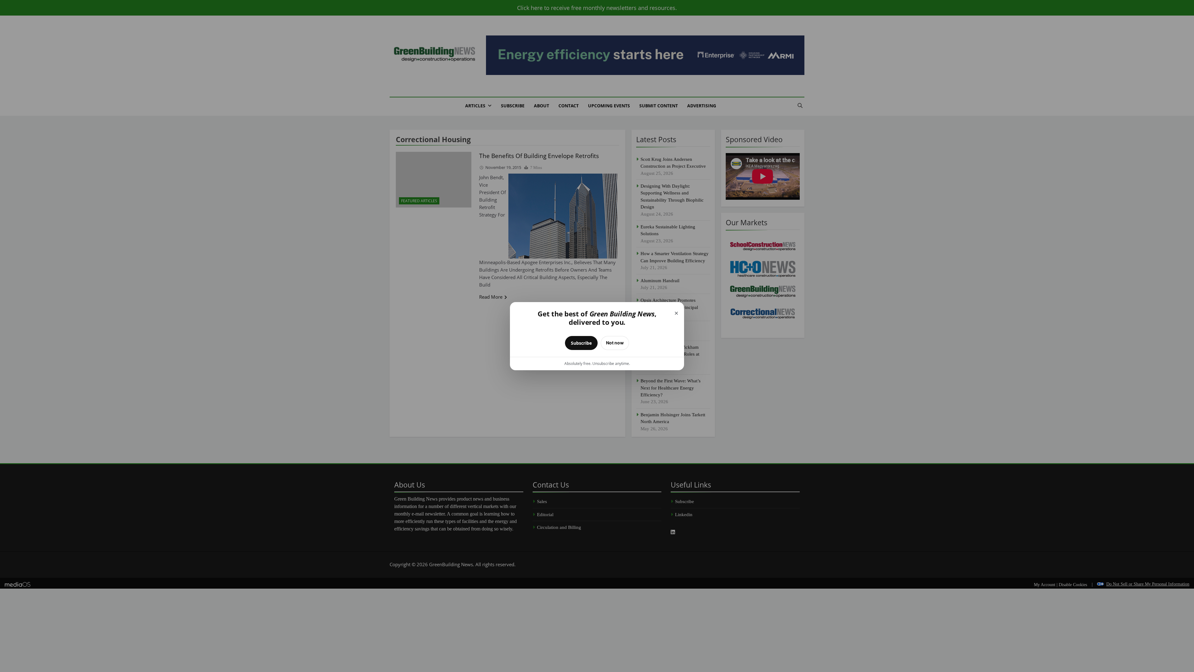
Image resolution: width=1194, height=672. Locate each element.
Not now (615, 342)
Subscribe (581, 343)
